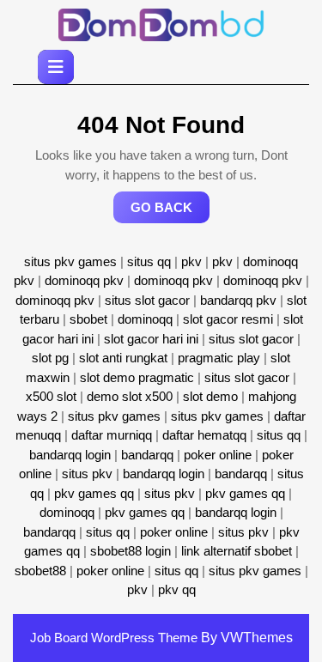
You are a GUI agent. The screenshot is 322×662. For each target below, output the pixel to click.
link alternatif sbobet (236, 551)
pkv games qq (94, 493)
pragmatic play (219, 357)
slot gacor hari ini (151, 338)
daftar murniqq (111, 435)
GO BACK (170, 211)
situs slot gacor (147, 300)
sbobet (88, 319)
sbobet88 (40, 570)
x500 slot (51, 396)
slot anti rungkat (123, 357)
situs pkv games (70, 261)
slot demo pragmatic (137, 377)
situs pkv (87, 473)
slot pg (50, 357)
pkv (191, 261)
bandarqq (147, 454)
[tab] (56, 67)
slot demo (210, 396)
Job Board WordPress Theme (113, 637)
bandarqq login (70, 454)
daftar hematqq (204, 435)
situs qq (149, 261)
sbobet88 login (130, 551)
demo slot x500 (130, 396)
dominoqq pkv (84, 280)
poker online (218, 454)
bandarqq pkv (238, 300)
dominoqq (145, 319)
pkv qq (177, 589)
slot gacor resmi (228, 319)
